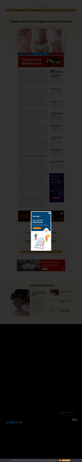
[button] (49, 213)
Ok (60, 460)
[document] (41, 231)
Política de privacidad (66, 460)
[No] (80, 460)
